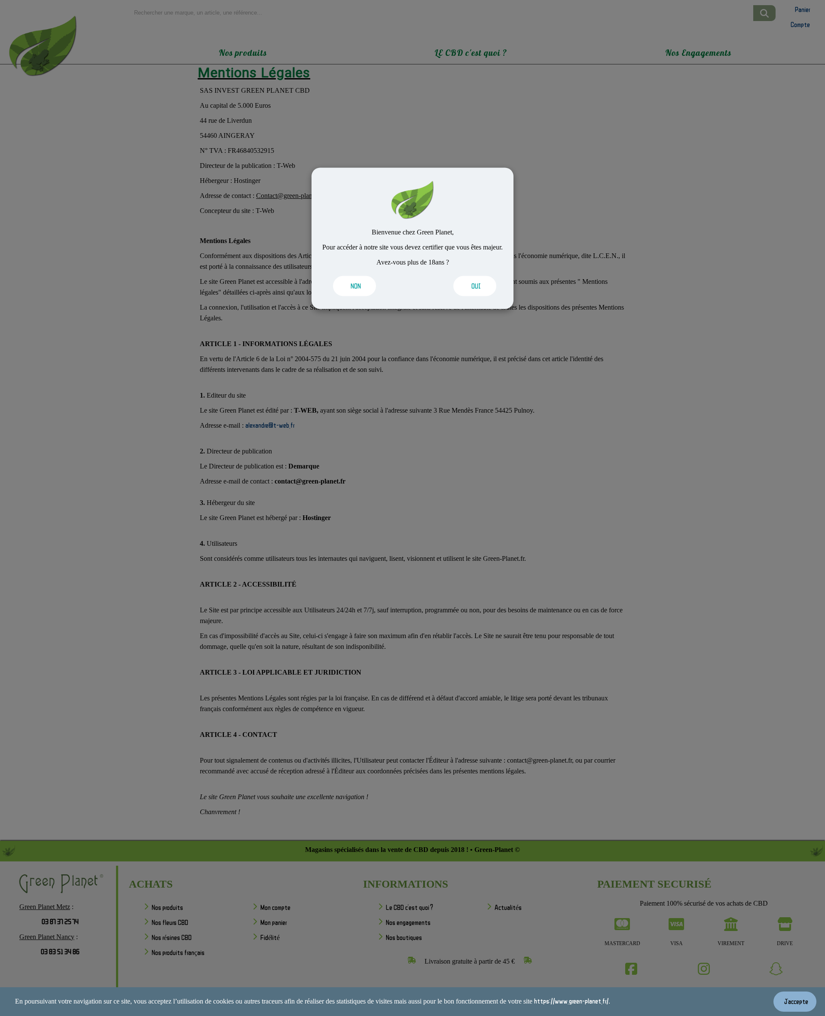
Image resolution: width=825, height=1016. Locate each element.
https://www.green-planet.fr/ (571, 1001)
